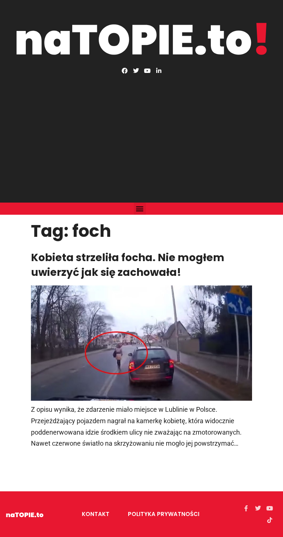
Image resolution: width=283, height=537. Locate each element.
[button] (140, 209)
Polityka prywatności (163, 514)
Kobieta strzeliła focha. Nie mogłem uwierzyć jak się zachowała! (127, 264)
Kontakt (95, 514)
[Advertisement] (141, 128)
